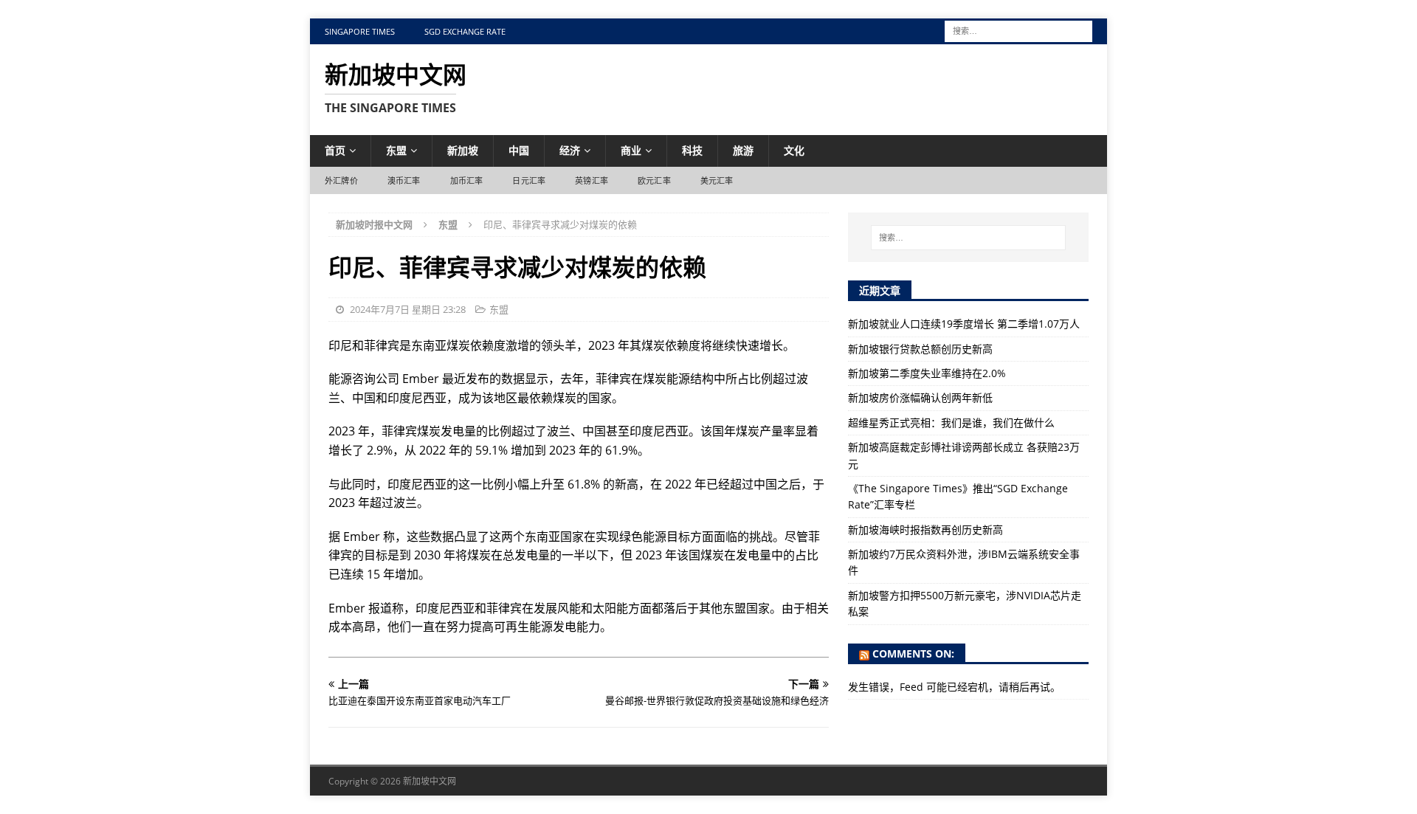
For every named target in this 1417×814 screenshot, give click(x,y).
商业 (631, 150)
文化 (794, 150)
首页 (335, 150)
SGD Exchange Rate (465, 31)
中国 (518, 150)
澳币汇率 (404, 180)
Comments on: (913, 653)
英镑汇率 (591, 180)
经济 (569, 150)
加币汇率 (466, 180)
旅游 (743, 150)
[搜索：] (1018, 30)
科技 (692, 150)
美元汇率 (717, 180)
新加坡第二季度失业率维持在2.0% (927, 373)
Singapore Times (360, 31)
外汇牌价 (341, 180)
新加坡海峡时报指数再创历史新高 (925, 529)
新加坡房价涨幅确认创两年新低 (920, 397)
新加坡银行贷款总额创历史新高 (920, 349)
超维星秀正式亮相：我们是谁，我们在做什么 (951, 422)
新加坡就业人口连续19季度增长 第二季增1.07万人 (964, 324)
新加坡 (462, 150)
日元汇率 (528, 180)
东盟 (396, 150)
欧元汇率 (654, 180)
